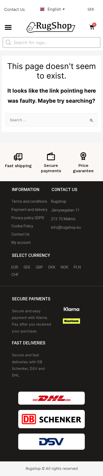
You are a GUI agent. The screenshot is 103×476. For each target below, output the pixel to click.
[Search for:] (51, 120)
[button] (8, 27)
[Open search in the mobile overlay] (51, 42)
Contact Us (14, 9)
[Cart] (93, 27)
